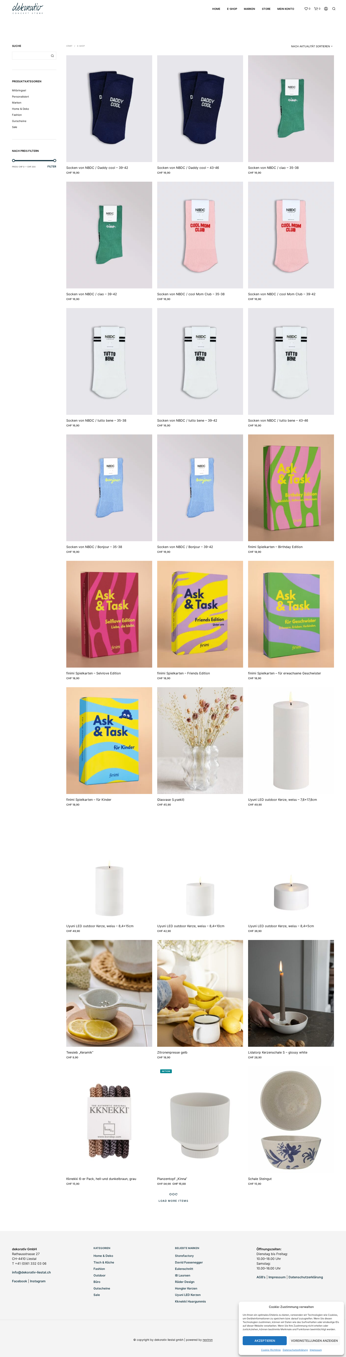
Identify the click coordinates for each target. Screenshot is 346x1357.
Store (266, 8)
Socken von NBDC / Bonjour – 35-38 (94, 547)
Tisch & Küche (104, 1262)
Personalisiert (20, 96)
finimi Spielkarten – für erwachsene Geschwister (284, 673)
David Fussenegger (189, 1262)
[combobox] (309, 46)
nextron (208, 1339)
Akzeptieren (264, 1341)
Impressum (316, 1349)
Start (69, 46)
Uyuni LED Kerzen (188, 1295)
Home (216, 8)
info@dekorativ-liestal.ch (31, 1272)
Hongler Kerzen (186, 1288)
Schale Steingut (260, 1179)
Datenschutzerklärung (295, 1349)
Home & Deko (20, 108)
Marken (249, 8)
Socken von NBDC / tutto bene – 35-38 (96, 420)
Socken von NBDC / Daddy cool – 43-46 (188, 168)
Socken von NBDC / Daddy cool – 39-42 (97, 168)
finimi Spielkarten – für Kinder (88, 800)
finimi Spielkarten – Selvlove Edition (93, 673)
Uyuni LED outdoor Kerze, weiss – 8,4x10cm (190, 926)
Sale (14, 127)
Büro (97, 1282)
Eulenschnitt (184, 1269)
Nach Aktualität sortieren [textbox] (310, 46)
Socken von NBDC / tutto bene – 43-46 (278, 420)
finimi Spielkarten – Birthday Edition (275, 547)
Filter (51, 166)
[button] (307, 9)
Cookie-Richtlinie (271, 1349)
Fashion (17, 114)
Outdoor (100, 1275)
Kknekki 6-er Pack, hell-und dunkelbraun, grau (101, 1179)
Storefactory (184, 1256)
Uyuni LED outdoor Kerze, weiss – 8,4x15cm (100, 926)
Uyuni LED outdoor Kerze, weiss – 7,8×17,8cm (282, 800)
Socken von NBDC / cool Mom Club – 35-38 (191, 294)
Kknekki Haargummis (190, 1301)
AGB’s (261, 1277)
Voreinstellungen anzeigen (314, 1341)
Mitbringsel (19, 90)
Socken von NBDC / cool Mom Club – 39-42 (282, 294)
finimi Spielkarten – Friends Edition (183, 673)
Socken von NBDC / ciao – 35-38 (273, 168)
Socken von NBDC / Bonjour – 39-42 (185, 547)
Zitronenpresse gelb (172, 1052)
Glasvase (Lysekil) (170, 800)
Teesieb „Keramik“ (79, 1052)
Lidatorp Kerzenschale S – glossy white (277, 1052)
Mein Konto (285, 8)
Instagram (37, 1281)
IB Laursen (182, 1275)
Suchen (52, 56)
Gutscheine (19, 121)
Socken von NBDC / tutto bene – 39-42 (187, 420)
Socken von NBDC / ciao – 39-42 (91, 294)
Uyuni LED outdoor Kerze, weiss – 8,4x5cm (281, 926)
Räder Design (184, 1282)
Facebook (19, 1281)
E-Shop (232, 8)
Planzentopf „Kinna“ (172, 1179)
